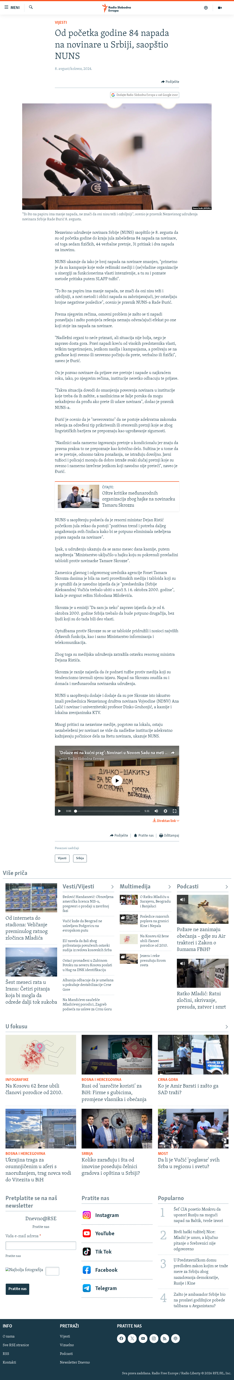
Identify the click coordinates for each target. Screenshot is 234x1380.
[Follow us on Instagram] (153, 1338)
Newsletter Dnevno (75, 1363)
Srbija (87, 1154)
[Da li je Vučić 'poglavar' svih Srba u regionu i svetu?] (193, 1128)
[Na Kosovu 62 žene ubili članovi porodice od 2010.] (129, 939)
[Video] (220, 8)
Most (163, 1154)
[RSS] (164, 1338)
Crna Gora (168, 1080)
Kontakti (9, 1363)
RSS (6, 1354)
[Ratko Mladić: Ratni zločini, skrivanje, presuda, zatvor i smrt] (203, 973)
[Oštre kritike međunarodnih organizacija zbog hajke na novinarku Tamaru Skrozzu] (78, 496)
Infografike (17, 1080)
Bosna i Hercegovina (101, 1080)
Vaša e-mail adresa (23, 1236)
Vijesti (61, 23)
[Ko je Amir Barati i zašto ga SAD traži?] (193, 1055)
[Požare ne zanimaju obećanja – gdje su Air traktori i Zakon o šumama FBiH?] (203, 909)
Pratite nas (17, 1289)
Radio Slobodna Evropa (86, 759)
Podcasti (188, 887)
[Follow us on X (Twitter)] (132, 1338)
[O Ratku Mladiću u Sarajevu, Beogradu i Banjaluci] (129, 900)
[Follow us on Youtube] (143, 1338)
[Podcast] (206, 8)
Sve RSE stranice (16, 1345)
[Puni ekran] (174, 811)
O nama (9, 1336)
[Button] (170, 82)
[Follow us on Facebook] (121, 1338)
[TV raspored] (175, 1338)
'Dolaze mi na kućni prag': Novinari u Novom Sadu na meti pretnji (118, 753)
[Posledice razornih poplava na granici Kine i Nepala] (129, 919)
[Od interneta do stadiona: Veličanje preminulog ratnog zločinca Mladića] (31, 897)
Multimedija (135, 887)
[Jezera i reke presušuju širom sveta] (129, 959)
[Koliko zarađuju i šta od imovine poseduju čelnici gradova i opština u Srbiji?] (117, 1128)
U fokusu (16, 1027)
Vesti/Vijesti (78, 887)
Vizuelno (67, 1345)
